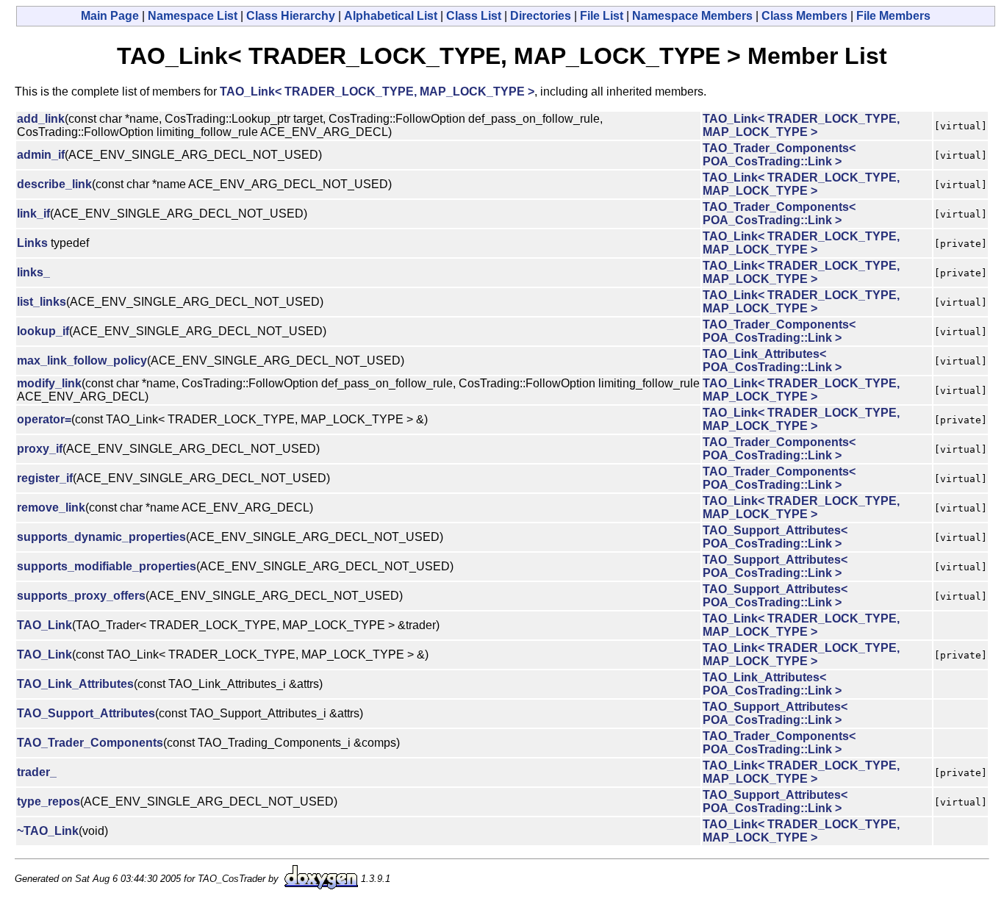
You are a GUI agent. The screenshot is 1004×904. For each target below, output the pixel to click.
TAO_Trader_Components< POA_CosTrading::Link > (779, 155)
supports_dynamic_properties (101, 537)
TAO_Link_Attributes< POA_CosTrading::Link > (772, 360)
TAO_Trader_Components (90, 742)
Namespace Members (692, 16)
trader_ (37, 772)
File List (601, 16)
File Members (893, 16)
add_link (41, 118)
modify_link (49, 383)
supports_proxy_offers (81, 595)
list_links (41, 301)
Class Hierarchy (290, 16)
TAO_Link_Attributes (75, 684)
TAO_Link (44, 625)
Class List (473, 16)
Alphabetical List (390, 16)
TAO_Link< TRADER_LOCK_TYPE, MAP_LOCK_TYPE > (377, 91)
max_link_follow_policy (82, 360)
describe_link (54, 184)
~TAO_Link (48, 831)
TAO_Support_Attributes (86, 713)
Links (32, 243)
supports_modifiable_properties (106, 566)
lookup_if (43, 331)
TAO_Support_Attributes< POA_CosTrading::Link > (775, 537)
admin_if (41, 154)
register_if (45, 478)
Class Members (804, 16)
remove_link (51, 507)
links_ (33, 272)
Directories (540, 16)
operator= (44, 419)
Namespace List (192, 16)
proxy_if (39, 448)
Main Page (110, 16)
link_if (33, 213)
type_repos (48, 801)
